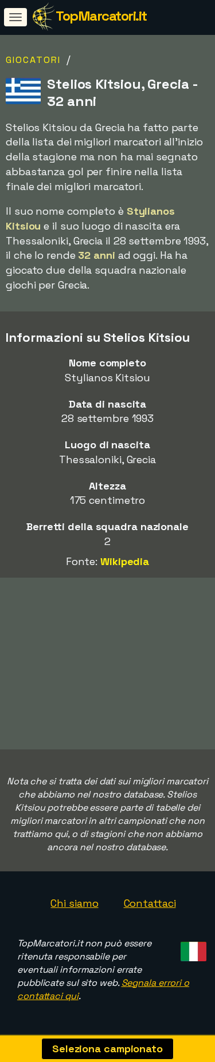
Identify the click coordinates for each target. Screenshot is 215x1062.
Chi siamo (74, 903)
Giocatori (33, 60)
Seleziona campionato (107, 1048)
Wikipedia (124, 561)
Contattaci (150, 903)
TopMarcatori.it (101, 16)
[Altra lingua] (192, 947)
